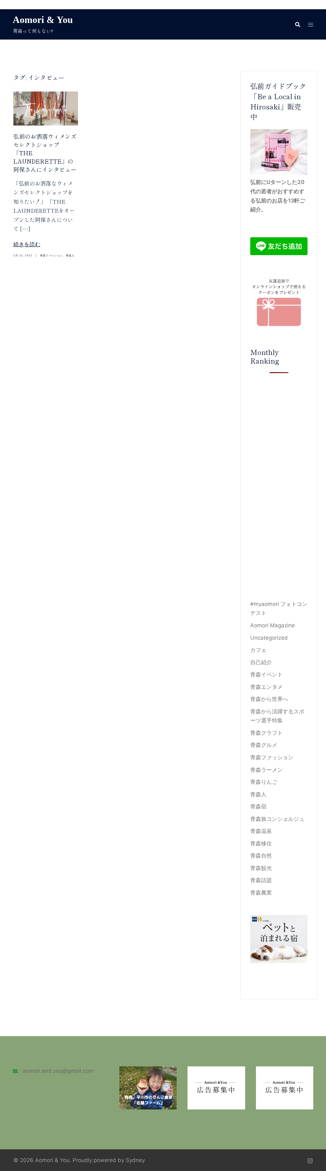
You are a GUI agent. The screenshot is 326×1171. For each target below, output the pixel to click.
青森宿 (258, 806)
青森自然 (261, 855)
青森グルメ (263, 745)
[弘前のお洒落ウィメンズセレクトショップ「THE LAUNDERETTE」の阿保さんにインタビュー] (45, 108)
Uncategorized (269, 638)
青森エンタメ (266, 687)
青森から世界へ (269, 699)
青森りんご (263, 782)
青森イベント (266, 674)
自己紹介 (261, 662)
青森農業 (261, 892)
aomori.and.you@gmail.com (58, 1071)
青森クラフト (266, 733)
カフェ (258, 650)
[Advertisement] (279, 486)
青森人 (70, 255)
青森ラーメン (266, 770)
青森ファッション (51, 255)
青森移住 (261, 843)
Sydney (135, 1160)
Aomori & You (43, 19)
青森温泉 (261, 831)
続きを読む (26, 244)
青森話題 (261, 880)
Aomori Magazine (272, 625)
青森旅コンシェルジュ (277, 819)
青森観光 (261, 868)
